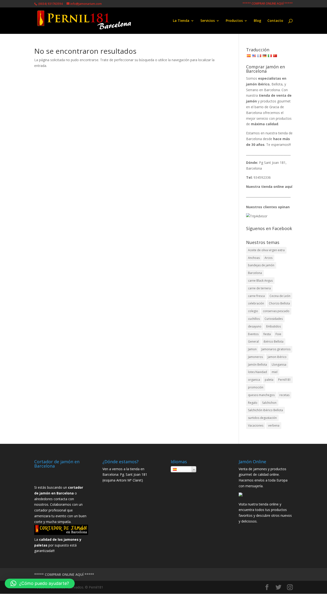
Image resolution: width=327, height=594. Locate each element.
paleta (269, 380)
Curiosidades (274, 319)
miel (274, 372)
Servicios (207, 21)
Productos (234, 21)
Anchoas (254, 258)
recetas (284, 395)
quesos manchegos (261, 395)
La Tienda (181, 21)
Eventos (253, 334)
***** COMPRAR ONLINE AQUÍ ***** (267, 4)
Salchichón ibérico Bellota (265, 410)
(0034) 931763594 (50, 4)
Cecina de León (280, 296)
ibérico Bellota (273, 341)
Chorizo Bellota (279, 303)
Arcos (268, 258)
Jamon (252, 349)
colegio (253, 311)
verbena (273, 425)
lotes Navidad (257, 372)
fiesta (267, 334)
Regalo (252, 403)
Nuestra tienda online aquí (269, 186)
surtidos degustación (262, 418)
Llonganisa (279, 364)
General (253, 341)
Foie (278, 334)
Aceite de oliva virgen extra (266, 250)
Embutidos (273, 326)
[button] (40, 583)
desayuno (254, 326)
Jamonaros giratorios (275, 349)
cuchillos (254, 319)
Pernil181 (284, 380)
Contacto (275, 21)
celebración (256, 303)
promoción (255, 387)
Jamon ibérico (277, 357)
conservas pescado (276, 311)
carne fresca (256, 296)
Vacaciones (255, 425)
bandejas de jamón (261, 265)
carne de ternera (259, 288)
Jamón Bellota (257, 364)
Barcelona (255, 273)
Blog (257, 21)
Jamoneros (255, 357)
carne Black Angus (260, 281)
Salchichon (269, 403)
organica (254, 380)
